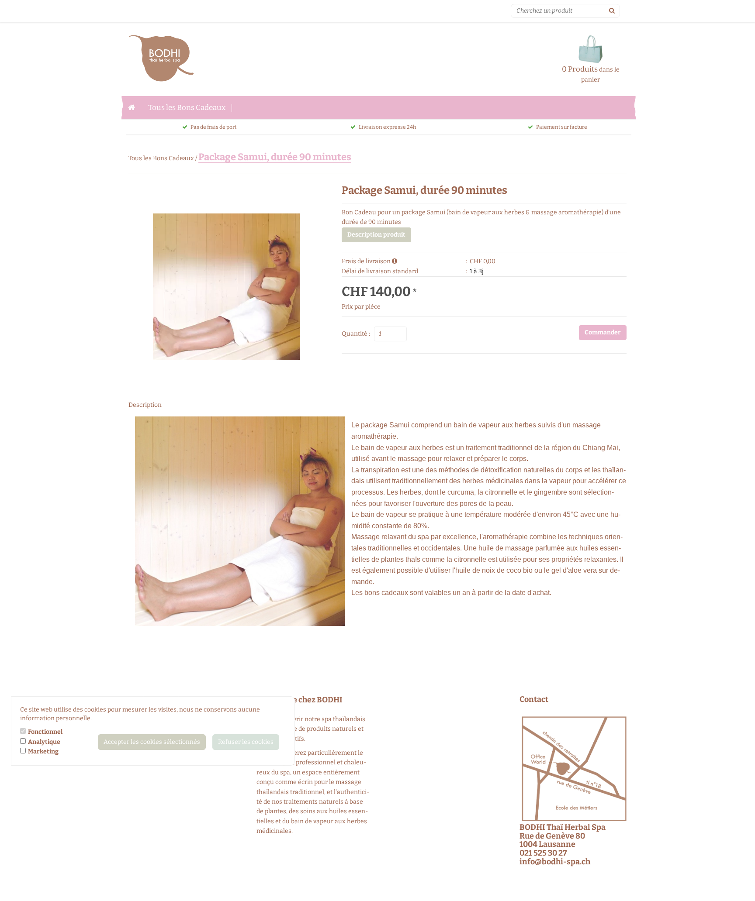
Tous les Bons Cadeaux (186, 107)
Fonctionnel (45, 732)
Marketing (43, 751)
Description (145, 405)
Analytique (44, 742)
